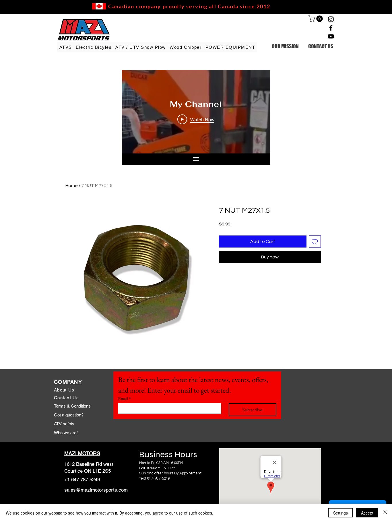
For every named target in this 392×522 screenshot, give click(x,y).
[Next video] (258, 112)
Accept (367, 513)
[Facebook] (331, 28)
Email (124, 398)
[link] (316, 18)
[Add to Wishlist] (315, 241)
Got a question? (69, 414)
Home (71, 185)
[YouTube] (331, 36)
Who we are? (66, 432)
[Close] (385, 512)
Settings (340, 513)
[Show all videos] (196, 159)
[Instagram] (331, 19)
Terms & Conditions (72, 406)
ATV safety (64, 423)
